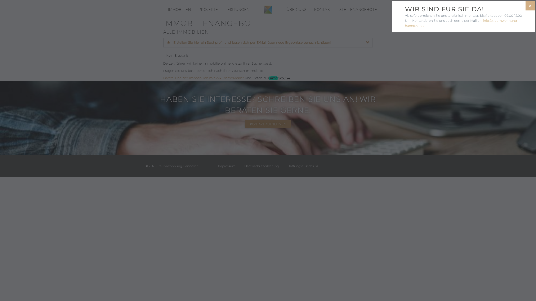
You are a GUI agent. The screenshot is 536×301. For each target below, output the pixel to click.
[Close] (530, 5)
